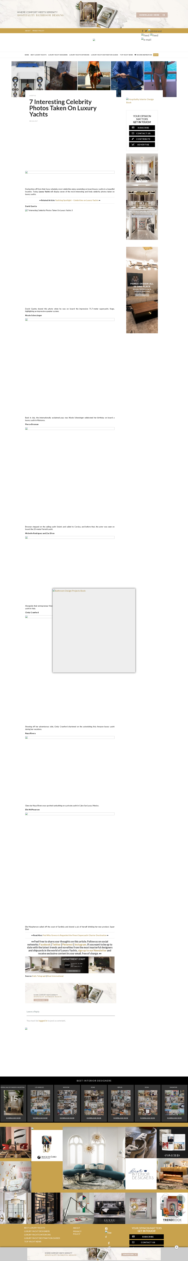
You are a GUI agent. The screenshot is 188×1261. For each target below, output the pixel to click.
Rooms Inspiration (144, 55)
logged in (43, 1020)
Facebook (44, 944)
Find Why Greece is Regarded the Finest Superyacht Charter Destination (75, 935)
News (27, 55)
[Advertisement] (70, 148)
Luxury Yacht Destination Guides (104, 55)
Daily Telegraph (39, 976)
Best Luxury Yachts (39, 55)
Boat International (55, 976)
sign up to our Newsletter (92, 950)
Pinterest (67, 944)
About (28, 31)
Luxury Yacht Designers (58, 55)
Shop (156, 55)
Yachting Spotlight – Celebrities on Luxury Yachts (76, 200)
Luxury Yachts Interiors (79, 55)
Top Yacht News (126, 55)
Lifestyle (32, 95)
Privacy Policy (38, 31)
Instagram (80, 944)
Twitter (56, 944)
